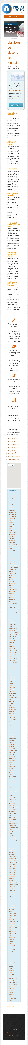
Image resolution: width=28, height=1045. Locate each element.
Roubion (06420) (13, 840)
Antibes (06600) (12, 502)
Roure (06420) (12, 842)
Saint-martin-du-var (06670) (13, 888)
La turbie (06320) (13, 719)
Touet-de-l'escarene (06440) (11, 941)
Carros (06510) (12, 577)
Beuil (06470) (12, 536)
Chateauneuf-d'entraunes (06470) (12, 593)
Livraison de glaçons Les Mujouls (13, 52)
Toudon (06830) (13, 937)
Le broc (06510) (13, 728)
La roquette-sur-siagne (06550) (12, 707)
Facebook (10, 1032)
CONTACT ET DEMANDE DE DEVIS (16, 105)
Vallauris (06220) (13, 978)
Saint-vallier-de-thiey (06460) (13, 905)
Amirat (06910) (12, 498)
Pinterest (10, 1035)
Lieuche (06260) (12, 748)
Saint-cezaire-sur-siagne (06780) (13, 858)
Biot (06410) (12, 542)
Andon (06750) (12, 500)
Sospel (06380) (12, 923)
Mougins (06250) (13, 776)
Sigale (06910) (12, 921)
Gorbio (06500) (13, 662)
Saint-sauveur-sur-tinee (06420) (13, 901)
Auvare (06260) (12, 514)
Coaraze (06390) (13, 612)
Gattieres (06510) (13, 658)
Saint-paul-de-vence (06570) (13, 897)
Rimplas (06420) (13, 817)
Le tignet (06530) (13, 738)
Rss (17, 1035)
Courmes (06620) (13, 628)
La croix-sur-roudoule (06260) (13, 697)
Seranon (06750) (13, 919)
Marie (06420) (12, 760)
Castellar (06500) (13, 583)
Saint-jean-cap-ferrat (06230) (13, 870)
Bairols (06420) (12, 516)
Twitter (10, 1033)
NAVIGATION (13, 16)
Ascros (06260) (12, 504)
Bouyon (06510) (13, 551)
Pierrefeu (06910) (13, 803)
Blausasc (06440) (13, 544)
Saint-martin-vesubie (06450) (13, 893)
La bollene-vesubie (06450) (12, 687)
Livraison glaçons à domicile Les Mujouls (12, 451)
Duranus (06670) (13, 640)
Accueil (15, 66)
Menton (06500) (13, 766)
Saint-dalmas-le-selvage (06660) (13, 862)
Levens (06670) (12, 746)
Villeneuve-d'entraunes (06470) (11, 994)
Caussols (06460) (13, 589)
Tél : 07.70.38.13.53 (16, 89)
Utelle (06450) (12, 964)
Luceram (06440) (13, 750)
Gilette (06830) (13, 660)
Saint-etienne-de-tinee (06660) (13, 866)
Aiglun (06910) (12, 496)
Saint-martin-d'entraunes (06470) (13, 884)
